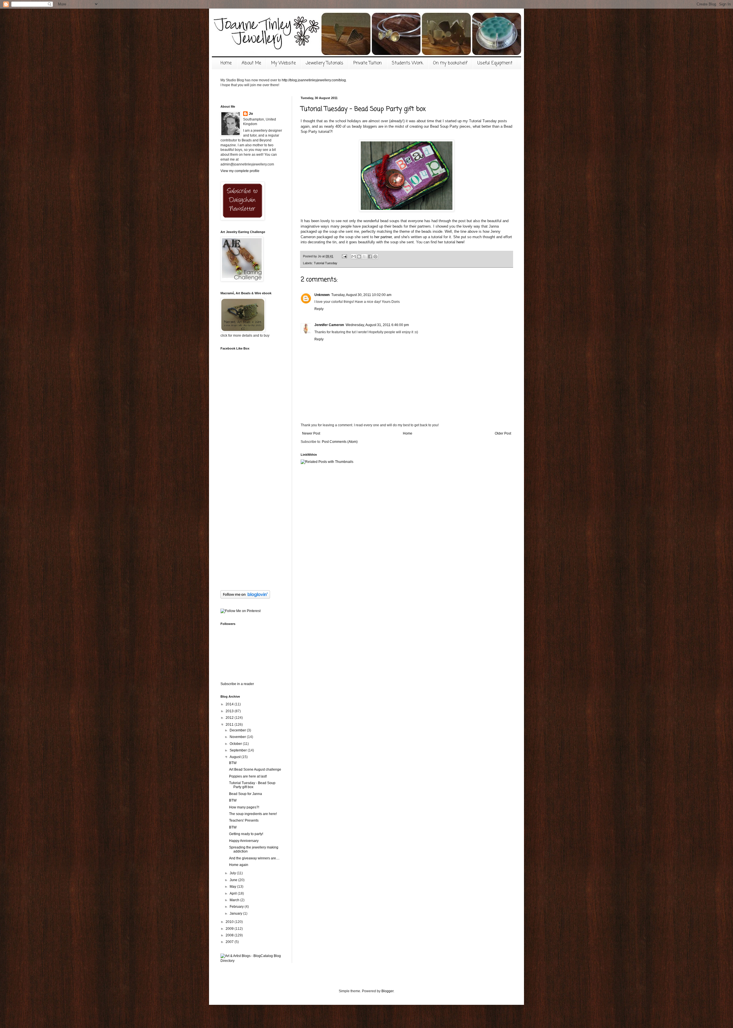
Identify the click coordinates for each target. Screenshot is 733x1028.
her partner (383, 237)
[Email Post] (344, 256)
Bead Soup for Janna (245, 794)
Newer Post (311, 433)
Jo (251, 114)
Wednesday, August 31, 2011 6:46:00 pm (377, 325)
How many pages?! (244, 807)
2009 (230, 929)
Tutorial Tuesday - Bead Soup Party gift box (252, 785)
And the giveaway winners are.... (254, 858)
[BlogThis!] (359, 256)
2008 (230, 935)
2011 (230, 725)
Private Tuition (367, 63)
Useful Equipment (495, 63)
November (238, 737)
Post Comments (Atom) (340, 442)
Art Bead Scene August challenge (255, 769)
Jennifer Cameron (329, 325)
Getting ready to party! (246, 834)
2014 (230, 704)
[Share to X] (364, 256)
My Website (283, 63)
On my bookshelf (450, 63)
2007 (230, 942)
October (236, 744)
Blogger (387, 991)
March (235, 900)
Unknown (322, 295)
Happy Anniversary (244, 841)
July (233, 873)
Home (226, 63)
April (234, 893)
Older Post (503, 433)
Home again (238, 865)
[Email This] (353, 256)
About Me (251, 63)
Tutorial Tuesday (325, 263)
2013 (230, 711)
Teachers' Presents (244, 820)
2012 (230, 718)
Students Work (407, 63)
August (235, 757)
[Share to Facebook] (370, 256)
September (239, 750)
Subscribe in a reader (237, 684)
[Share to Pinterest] (375, 256)
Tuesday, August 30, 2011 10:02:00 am (361, 295)
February (237, 907)
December (238, 730)
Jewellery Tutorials (324, 63)
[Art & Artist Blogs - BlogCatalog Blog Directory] (251, 961)
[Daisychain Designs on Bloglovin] (245, 597)
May (233, 887)
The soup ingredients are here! (253, 814)
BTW (233, 763)
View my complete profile (239, 171)
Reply (319, 309)
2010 (230, 922)
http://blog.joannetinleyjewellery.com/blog (314, 80)
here (460, 242)
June (234, 880)
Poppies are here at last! (248, 776)
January (236, 913)
